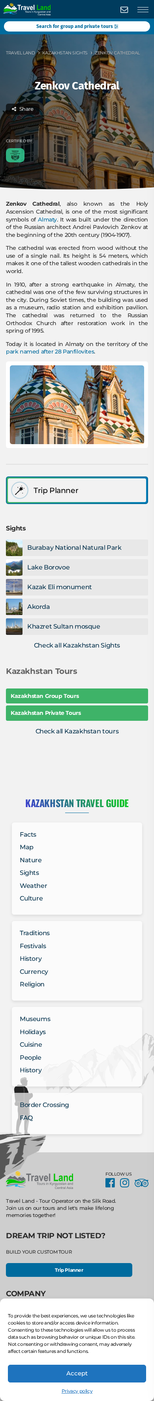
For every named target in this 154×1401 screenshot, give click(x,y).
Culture (31, 898)
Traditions (35, 933)
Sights (29, 872)
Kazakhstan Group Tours (45, 696)
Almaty (47, 219)
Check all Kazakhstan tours (77, 731)
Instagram (126, 1183)
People (30, 1057)
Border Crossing (44, 1105)
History (30, 958)
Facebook (112, 1183)
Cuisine (31, 1044)
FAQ (26, 1118)
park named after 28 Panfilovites (50, 351)
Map (27, 847)
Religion (32, 984)
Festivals (33, 946)
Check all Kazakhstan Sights (77, 645)
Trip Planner (69, 1270)
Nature (31, 860)
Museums (35, 1019)
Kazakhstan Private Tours (46, 712)
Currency (34, 971)
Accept (77, 1373)
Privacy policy (77, 1391)
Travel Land (20, 53)
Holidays (33, 1032)
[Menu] (142, 9)
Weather (33, 885)
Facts (28, 834)
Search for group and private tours (75, 26)
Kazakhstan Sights (65, 53)
